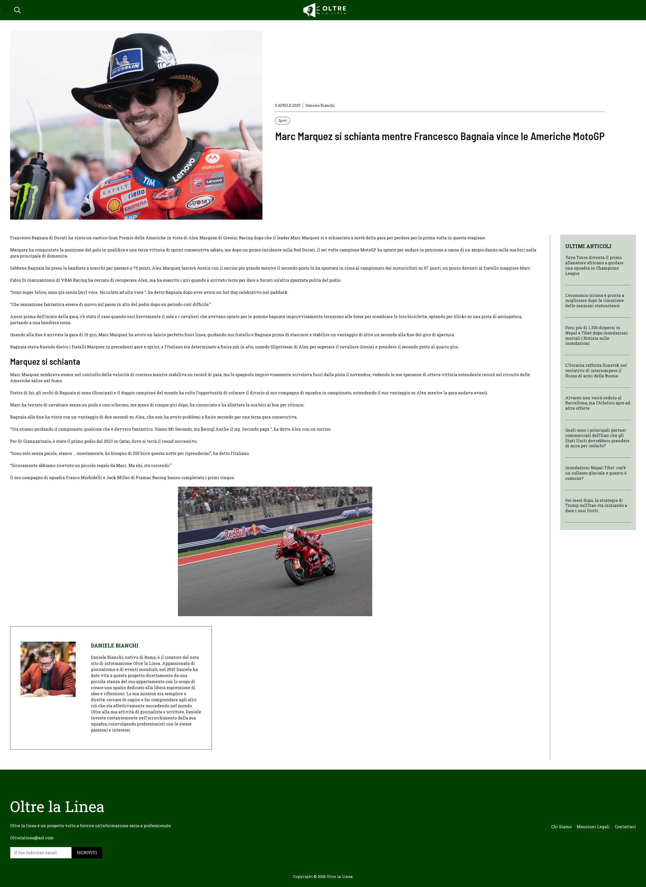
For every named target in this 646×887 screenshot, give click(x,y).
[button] (17, 10)
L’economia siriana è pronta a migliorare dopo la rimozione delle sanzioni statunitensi (594, 300)
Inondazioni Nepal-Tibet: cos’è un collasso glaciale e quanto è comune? (596, 473)
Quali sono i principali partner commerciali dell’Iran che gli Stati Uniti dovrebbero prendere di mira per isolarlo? (597, 437)
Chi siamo (561, 826)
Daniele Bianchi (320, 105)
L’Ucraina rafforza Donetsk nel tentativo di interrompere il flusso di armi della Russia (596, 370)
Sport (282, 120)
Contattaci (625, 826)
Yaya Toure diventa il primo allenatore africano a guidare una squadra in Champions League (594, 265)
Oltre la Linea (340, 876)
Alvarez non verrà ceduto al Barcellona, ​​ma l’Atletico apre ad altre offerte (597, 403)
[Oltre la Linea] (325, 10)
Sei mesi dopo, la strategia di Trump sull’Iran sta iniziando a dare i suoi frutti (596, 505)
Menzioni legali (593, 826)
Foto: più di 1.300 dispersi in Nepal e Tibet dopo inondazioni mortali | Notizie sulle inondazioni (596, 335)
